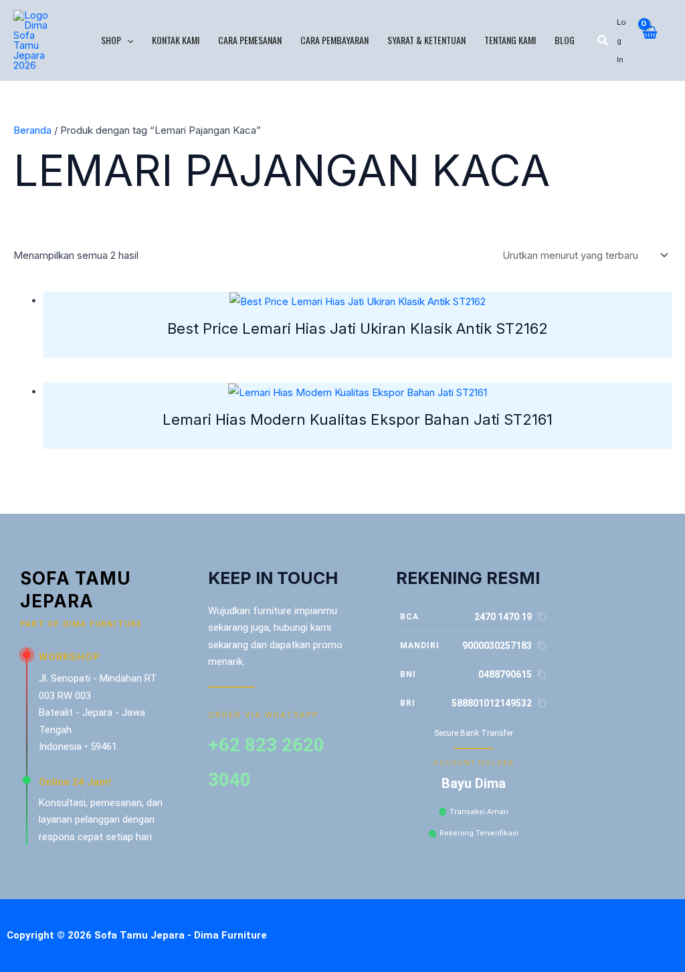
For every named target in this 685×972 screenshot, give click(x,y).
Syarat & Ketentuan (426, 40)
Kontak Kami (175, 40)
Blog (565, 40)
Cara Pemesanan (250, 40)
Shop (111, 40)
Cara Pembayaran (334, 40)
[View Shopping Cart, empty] (649, 40)
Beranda (32, 130)
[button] (127, 40)
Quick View (357, 300)
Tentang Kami (510, 40)
